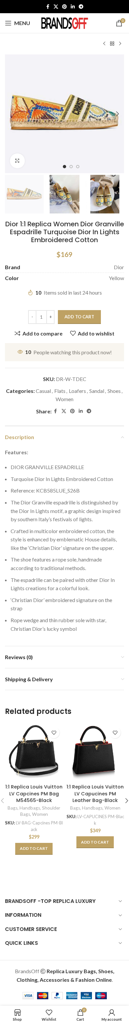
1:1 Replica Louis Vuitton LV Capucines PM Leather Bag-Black (95, 793)
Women (64, 399)
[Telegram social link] (81, 6)
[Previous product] (104, 44)
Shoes (114, 391)
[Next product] (120, 44)
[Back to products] (112, 44)
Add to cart (79, 316)
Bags (13, 808)
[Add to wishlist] (54, 732)
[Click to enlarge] (17, 160)
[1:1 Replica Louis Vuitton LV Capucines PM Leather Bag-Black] (95, 752)
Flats (59, 391)
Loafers (77, 391)
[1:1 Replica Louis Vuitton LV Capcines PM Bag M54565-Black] (34, 752)
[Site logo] (64, 22)
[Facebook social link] (48, 6)
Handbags (30, 808)
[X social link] (56, 6)
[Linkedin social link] (73, 6)
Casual (43, 391)
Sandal (96, 391)
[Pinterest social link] (64, 6)
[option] (64, 166)
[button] (11, 113)
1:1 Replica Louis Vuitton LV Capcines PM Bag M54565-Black (34, 793)
